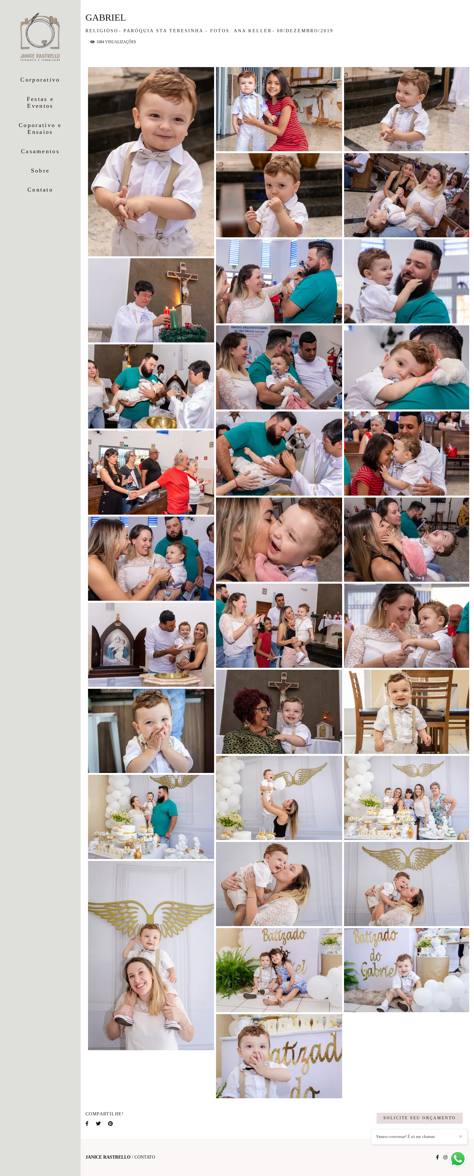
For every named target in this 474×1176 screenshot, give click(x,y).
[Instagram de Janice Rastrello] (445, 1157)
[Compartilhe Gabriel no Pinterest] (111, 1123)
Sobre (40, 170)
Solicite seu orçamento (419, 1118)
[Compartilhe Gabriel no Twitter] (99, 1123)
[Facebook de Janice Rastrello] (437, 1157)
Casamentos (40, 151)
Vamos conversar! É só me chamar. (405, 1136)
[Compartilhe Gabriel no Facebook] (87, 1123)
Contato (40, 189)
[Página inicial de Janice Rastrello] (40, 37)
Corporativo (40, 79)
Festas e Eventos (40, 102)
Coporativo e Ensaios (40, 128)
